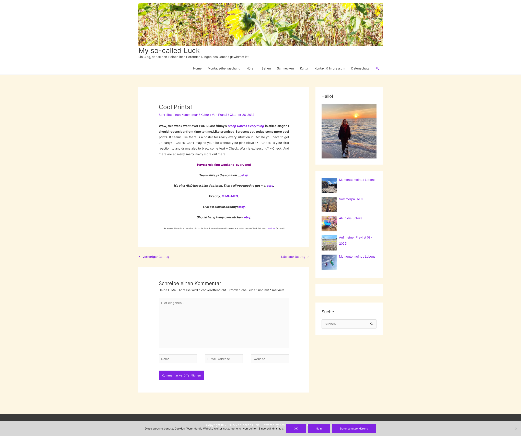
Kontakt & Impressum (330, 68)
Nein (319, 428)
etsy (244, 175)
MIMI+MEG (230, 196)
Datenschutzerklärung (354, 428)
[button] (377, 68)
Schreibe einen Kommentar (178, 115)
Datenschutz (360, 68)
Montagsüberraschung (224, 68)
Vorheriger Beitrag (154, 257)
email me (271, 228)
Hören (250, 68)
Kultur (304, 68)
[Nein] (516, 428)
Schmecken (285, 68)
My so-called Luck (169, 50)
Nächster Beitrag (295, 257)
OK (296, 428)
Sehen (266, 68)
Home (197, 68)
